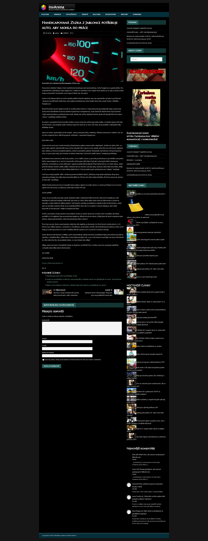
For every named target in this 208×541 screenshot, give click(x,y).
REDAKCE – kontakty (134, 160)
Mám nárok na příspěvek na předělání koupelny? (147, 512)
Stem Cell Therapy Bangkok (142, 469)
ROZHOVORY (110, 14)
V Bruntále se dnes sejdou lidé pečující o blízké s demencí (148, 497)
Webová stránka (48, 352)
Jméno (44, 338)
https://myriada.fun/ (138, 136)
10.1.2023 (48, 33)
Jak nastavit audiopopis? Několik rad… (148, 456)
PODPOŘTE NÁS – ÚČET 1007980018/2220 (142, 32)
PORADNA (137, 14)
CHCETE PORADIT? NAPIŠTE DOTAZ (139, 28)
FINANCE (57, 14)
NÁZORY (124, 14)
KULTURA (97, 14)
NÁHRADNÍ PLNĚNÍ (133, 164)
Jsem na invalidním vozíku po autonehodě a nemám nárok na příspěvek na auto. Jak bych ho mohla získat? (84, 280)
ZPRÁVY (66, 33)
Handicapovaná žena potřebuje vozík (62, 276)
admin (57, 33)
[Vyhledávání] (146, 59)
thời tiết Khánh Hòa (139, 454)
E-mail (44, 345)
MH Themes (72, 535)
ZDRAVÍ (85, 14)
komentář (45, 320)
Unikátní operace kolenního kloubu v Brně (147, 485)
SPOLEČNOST (71, 14)
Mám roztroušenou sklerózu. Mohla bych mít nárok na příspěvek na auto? (76, 285)
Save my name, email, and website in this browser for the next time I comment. (72, 359)
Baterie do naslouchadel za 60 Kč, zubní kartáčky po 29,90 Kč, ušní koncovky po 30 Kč (145, 37)
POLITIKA (45, 14)
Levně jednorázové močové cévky (139, 43)
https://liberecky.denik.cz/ (52, 263)
